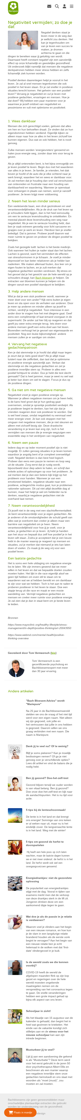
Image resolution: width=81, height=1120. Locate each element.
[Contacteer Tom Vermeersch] (49, 6)
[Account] (64, 6)
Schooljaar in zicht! (38, 1011)
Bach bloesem (43, 277)
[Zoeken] (57, 6)
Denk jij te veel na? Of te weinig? (47, 746)
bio (53, 652)
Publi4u (50, 1113)
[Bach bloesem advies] (13, 8)
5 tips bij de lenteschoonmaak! (46, 809)
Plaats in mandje (22, 1112)
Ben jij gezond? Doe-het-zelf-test (47, 778)
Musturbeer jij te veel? (40, 1049)
